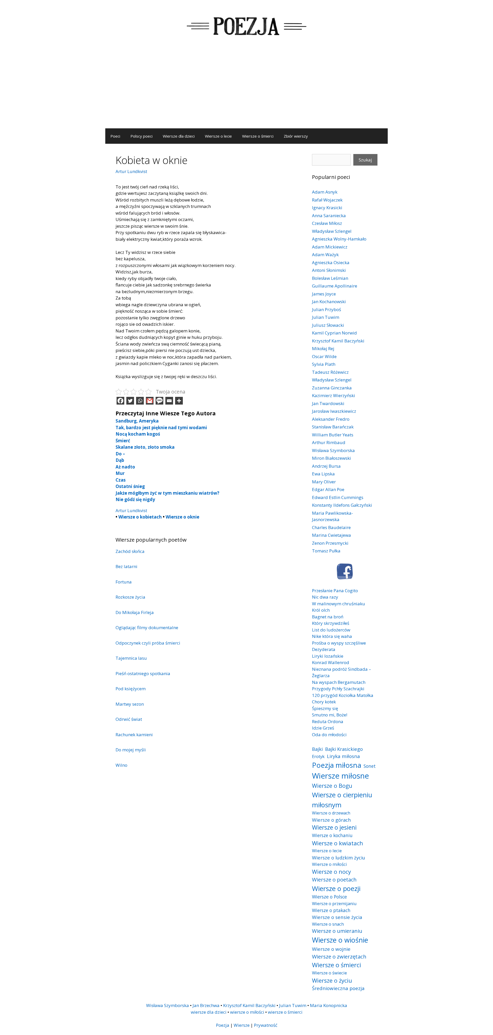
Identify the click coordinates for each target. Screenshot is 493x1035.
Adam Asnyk (324, 192)
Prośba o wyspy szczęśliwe (339, 643)
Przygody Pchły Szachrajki (338, 689)
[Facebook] (120, 400)
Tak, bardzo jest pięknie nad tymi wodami (161, 427)
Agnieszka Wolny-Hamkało (339, 239)
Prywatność (265, 1025)
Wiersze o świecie (329, 973)
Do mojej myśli (131, 750)
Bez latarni (126, 566)
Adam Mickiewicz (329, 247)
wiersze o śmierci (285, 1012)
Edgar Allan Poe (328, 489)
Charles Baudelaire (331, 527)
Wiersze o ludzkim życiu (338, 857)
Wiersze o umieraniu (337, 930)
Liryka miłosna (343, 756)
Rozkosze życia (130, 597)
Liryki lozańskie (327, 656)
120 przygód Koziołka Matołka (342, 695)
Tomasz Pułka (326, 551)
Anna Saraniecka (329, 215)
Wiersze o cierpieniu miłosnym (342, 799)
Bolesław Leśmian (330, 278)
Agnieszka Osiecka (330, 262)
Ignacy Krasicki (327, 207)
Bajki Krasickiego (344, 749)
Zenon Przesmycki (330, 543)
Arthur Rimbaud (328, 442)
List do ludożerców (331, 630)
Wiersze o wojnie (331, 949)
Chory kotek (324, 702)
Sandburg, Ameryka (137, 421)
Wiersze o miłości (329, 864)
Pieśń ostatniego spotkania (143, 673)
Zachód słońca (130, 551)
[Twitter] (130, 400)
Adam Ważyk (325, 254)
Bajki (317, 749)
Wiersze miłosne (340, 776)
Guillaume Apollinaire (334, 286)
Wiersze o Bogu (332, 785)
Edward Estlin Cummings (337, 497)
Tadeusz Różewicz (330, 372)
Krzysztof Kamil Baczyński (338, 341)
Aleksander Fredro (330, 419)
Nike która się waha (332, 636)
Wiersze (242, 1025)
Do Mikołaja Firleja (135, 612)
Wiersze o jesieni (334, 827)
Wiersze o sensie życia (337, 917)
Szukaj (365, 160)
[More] (179, 400)
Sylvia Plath (323, 364)
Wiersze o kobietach (140, 517)
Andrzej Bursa (326, 466)
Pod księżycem (131, 689)
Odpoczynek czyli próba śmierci (148, 643)
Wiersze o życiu (332, 980)
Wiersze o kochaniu (332, 835)
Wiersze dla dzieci (179, 136)
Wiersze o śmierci (257, 136)
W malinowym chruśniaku (338, 604)
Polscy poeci (141, 136)
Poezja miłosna (336, 765)
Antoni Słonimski (329, 270)
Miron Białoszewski (331, 458)
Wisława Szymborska (333, 450)
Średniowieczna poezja (338, 988)
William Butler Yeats (332, 435)
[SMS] (159, 400)
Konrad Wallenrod (330, 662)
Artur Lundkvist (131, 171)
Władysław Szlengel (332, 231)
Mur (120, 473)
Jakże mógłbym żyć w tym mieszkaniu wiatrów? (167, 493)
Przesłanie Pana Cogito (335, 590)
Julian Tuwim (325, 317)
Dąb (120, 460)
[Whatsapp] (140, 400)
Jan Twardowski (328, 403)
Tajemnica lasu (131, 658)
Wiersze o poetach (334, 879)
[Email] (169, 400)
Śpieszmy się (325, 708)
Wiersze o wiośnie (340, 940)
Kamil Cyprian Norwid (334, 333)
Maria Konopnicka (328, 1005)
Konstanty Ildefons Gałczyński (342, 505)
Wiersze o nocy (331, 871)
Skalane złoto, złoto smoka (145, 447)
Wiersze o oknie (182, 517)
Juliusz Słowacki (328, 325)
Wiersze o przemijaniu (334, 903)
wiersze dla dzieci (208, 1012)
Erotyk (318, 756)
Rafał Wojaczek (327, 200)
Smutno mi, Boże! (329, 715)
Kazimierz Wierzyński (333, 395)
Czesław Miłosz (327, 223)
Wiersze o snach (328, 924)
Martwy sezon (130, 704)
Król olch (321, 610)
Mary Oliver (324, 482)
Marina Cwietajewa (331, 535)
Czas (121, 480)
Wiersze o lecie (218, 136)
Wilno (121, 765)
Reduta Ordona (327, 721)
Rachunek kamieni (134, 734)
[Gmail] (149, 400)
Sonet (370, 766)
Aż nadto (125, 467)
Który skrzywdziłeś (330, 623)
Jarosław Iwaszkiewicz (334, 411)
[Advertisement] (246, 90)
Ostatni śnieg (130, 486)
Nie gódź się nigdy (135, 499)
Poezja (222, 1025)
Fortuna (124, 582)
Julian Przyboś (326, 309)
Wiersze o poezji (336, 888)
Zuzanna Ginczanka (332, 388)
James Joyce (324, 294)
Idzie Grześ (323, 728)
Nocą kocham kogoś (138, 434)
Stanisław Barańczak (333, 427)
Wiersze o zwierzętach (339, 956)
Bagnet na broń (327, 617)
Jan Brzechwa (206, 1005)
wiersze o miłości (247, 1012)
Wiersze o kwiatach (337, 843)
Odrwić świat (129, 719)
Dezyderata (323, 649)
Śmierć (123, 441)
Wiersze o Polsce (329, 897)
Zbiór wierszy (296, 136)
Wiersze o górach (331, 820)
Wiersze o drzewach (331, 813)
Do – (120, 454)
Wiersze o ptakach (331, 910)
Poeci (115, 136)
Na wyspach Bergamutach (338, 682)
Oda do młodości (329, 734)
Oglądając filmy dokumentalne (147, 627)
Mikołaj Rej (323, 348)
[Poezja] (246, 25)
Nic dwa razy (325, 597)
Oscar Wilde (324, 356)
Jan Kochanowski (329, 301)
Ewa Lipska (323, 474)
